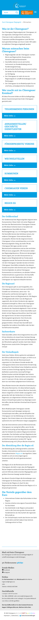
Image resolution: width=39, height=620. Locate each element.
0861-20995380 (9, 596)
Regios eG (10, 203)
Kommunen (11, 173)
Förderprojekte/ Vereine (19, 143)
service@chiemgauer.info (24, 596)
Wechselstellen (14, 158)
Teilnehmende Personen (19, 109)
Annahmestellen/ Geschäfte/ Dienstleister (15, 126)
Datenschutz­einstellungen (28, 615)
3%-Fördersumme (9, 562)
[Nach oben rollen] (34, 615)
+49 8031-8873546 (12, 586)
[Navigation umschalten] (35, 12)
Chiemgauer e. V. (12, 613)
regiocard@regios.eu (8, 582)
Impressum (7, 615)
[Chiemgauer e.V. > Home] (19, 5)
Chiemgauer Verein (16, 188)
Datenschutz (14, 615)
